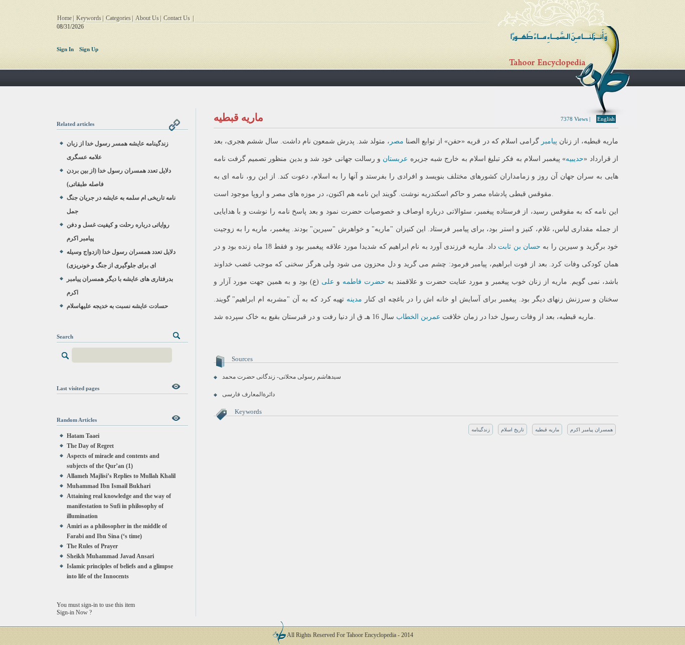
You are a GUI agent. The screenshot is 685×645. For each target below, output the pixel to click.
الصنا (413, 141)
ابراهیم (399, 246)
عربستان (395, 159)
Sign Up (88, 49)
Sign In (65, 49)
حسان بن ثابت (519, 246)
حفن (454, 141)
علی (327, 281)
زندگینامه (480, 429)
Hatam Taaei (83, 435)
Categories (118, 18)
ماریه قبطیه (547, 429)
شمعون (324, 141)
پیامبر (549, 141)
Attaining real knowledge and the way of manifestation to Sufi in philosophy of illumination (119, 506)
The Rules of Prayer (92, 546)
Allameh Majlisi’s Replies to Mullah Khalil (121, 475)
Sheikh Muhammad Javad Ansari (110, 556)
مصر (397, 141)
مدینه (354, 299)
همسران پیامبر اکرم (591, 429)
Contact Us (176, 18)
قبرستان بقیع (287, 316)
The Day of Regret (90, 445)
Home (64, 18)
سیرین (322, 229)
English (606, 119)
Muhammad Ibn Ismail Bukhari (108, 486)
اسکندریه (434, 194)
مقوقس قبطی (530, 194)
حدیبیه (575, 159)
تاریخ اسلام (512, 429)
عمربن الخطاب (418, 316)
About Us (147, 18)
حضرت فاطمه (363, 281)
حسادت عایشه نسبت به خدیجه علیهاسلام (117, 305)
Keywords (88, 18)
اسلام (509, 141)
